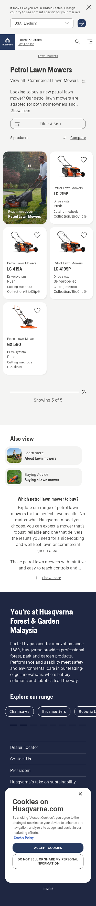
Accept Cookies (48, 848)
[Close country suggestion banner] (89, 7)
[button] (84, 160)
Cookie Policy (24, 837)
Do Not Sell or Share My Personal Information (48, 861)
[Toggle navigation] (90, 42)
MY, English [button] (26, 44)
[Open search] (77, 42)
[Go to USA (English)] (82, 23)
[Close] (80, 794)
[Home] (7, 42)
